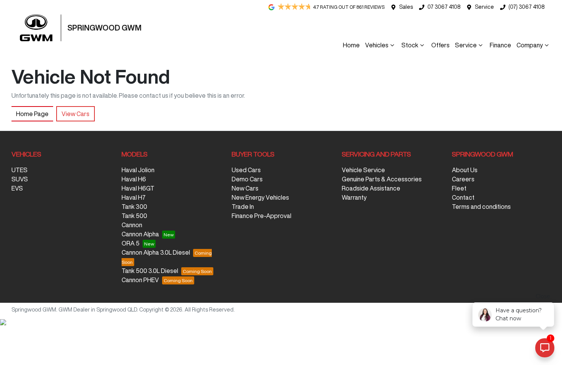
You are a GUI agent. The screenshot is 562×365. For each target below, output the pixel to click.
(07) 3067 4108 (526, 7)
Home (351, 45)
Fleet (459, 188)
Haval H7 (134, 197)
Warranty (354, 197)
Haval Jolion (138, 170)
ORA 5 (131, 243)
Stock (409, 45)
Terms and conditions (481, 206)
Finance (500, 45)
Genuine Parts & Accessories (382, 179)
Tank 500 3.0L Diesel (150, 271)
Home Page (32, 114)
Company (530, 45)
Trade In (243, 206)
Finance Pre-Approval (261, 216)
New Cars (245, 188)
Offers (440, 45)
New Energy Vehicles (260, 197)
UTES (19, 170)
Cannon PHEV (140, 280)
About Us (465, 170)
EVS (17, 188)
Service (484, 7)
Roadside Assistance (371, 188)
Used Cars (246, 170)
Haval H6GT (138, 188)
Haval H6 (134, 179)
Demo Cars (247, 179)
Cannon (132, 225)
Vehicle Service (363, 170)
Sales (406, 7)
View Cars (75, 114)
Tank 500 (134, 216)
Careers (463, 179)
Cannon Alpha (140, 234)
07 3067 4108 (443, 7)
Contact (463, 197)
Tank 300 (134, 206)
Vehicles (376, 45)
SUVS (19, 179)
